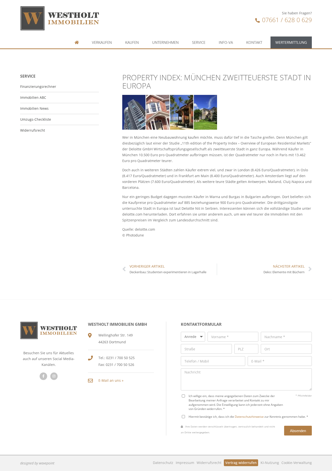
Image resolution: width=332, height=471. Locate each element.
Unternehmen (165, 42)
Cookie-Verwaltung (296, 462)
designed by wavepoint (37, 463)
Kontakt (254, 42)
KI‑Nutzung (270, 462)
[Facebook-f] (43, 376)
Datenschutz (163, 462)
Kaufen (132, 42)
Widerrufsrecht (209, 462)
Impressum (185, 462)
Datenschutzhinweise (249, 416)
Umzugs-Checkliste (35, 119)
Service (198, 42)
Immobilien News (34, 108)
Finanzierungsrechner (38, 86)
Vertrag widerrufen (241, 462)
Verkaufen (102, 42)
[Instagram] (54, 376)
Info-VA (226, 42)
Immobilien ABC (33, 97)
